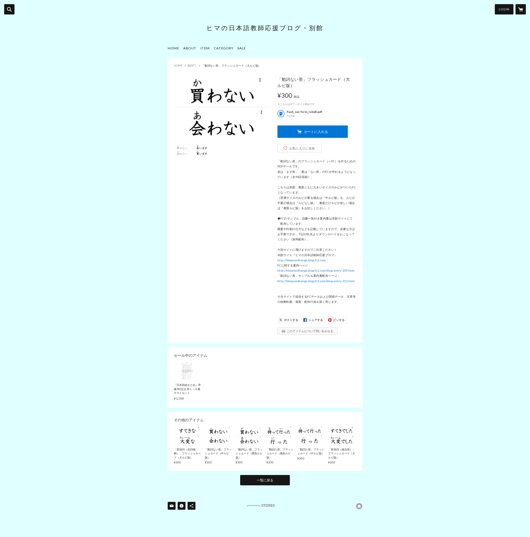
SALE (241, 48)
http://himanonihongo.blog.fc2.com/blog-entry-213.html (315, 281)
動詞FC (192, 65)
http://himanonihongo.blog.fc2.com (301, 260)
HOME (173, 48)
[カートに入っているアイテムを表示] (521, 9)
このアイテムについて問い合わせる (310, 331)
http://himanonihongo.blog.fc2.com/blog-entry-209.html (315, 270)
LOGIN (504, 9)
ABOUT (189, 48)
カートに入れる (316, 132)
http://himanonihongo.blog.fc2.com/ (359, 506)
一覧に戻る (265, 480)
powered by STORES (261, 505)
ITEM (205, 48)
